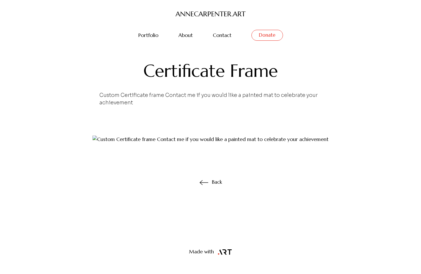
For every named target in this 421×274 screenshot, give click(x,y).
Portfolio (148, 35)
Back (217, 182)
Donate (267, 35)
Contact (222, 35)
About (185, 35)
